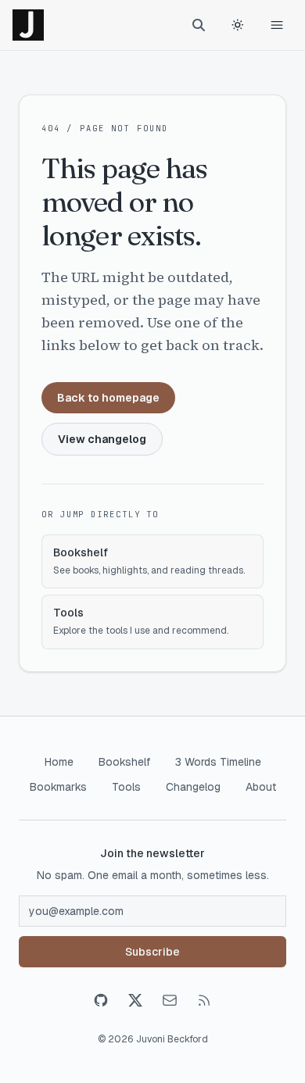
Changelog (193, 787)
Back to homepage (108, 398)
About (261, 787)
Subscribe (152, 952)
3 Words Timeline (218, 762)
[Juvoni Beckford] (28, 25)
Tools (126, 787)
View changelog (102, 439)
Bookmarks (58, 787)
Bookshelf (124, 762)
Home (59, 762)
